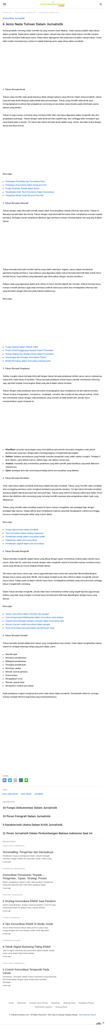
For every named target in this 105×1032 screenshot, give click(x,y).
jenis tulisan (26, 794)
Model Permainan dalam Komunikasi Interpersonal (27, 361)
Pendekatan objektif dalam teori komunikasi (24, 543)
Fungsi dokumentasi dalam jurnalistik (21, 529)
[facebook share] (4, 780)
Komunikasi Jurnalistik (49, 12)
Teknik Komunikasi (12, 917)
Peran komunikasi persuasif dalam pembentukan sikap (29, 628)
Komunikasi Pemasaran (14, 868)
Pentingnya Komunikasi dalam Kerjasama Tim (26, 185)
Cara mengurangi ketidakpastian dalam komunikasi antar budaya (34, 617)
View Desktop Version (87, 1015)
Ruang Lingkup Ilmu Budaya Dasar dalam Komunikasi (29, 354)
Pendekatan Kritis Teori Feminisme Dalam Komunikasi (29, 192)
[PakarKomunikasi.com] (52, 4)
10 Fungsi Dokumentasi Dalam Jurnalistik (30, 807)
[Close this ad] (103, 1023)
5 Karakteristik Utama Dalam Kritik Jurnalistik (32, 824)
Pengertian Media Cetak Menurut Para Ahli (24, 195)
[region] (52, 66)
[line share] (26, 780)
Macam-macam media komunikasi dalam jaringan (27, 624)
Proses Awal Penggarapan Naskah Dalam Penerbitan (29, 350)
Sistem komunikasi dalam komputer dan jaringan (27, 614)
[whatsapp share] (21, 780)
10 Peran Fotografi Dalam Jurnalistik (26, 816)
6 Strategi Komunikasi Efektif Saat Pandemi (29, 901)
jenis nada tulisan (10, 794)
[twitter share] (10, 780)
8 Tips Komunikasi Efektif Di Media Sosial (28, 923)
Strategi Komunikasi (13, 895)
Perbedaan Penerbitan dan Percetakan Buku (25, 181)
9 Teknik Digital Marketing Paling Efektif (26, 946)
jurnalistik (39, 794)
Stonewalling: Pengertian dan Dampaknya (28, 852)
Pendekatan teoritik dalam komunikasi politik (25, 536)
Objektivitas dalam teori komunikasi (21, 540)
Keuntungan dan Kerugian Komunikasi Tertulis (25, 357)
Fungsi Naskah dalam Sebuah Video (21, 347)
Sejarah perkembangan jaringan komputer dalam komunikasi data (34, 621)
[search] (100, 4)
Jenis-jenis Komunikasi (25, 12)
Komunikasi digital (12, 940)
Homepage (7, 12)
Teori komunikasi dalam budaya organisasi (24, 533)
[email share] (15, 780)
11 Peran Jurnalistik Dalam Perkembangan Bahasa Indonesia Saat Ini (47, 833)
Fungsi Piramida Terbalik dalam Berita (22, 188)
